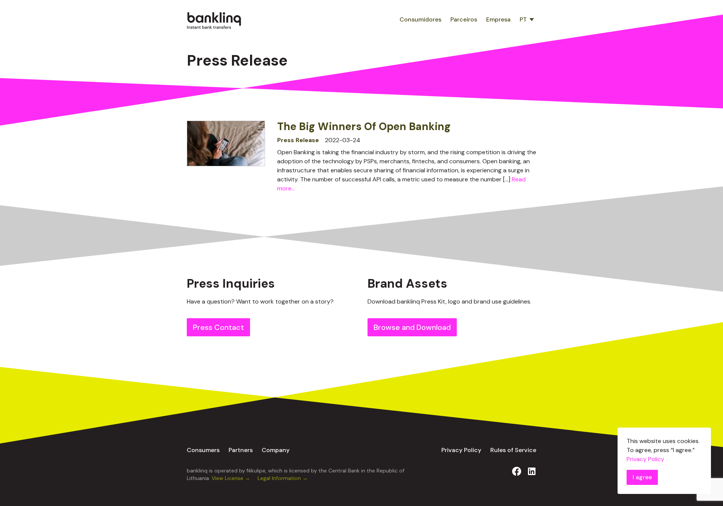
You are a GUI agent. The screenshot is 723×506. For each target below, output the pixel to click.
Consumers (203, 450)
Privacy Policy (461, 450)
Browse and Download (412, 327)
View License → (232, 478)
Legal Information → (283, 478)
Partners (241, 450)
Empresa (498, 19)
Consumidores (420, 19)
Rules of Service (513, 450)
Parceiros (463, 19)
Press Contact (218, 327)
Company (276, 450)
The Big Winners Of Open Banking (364, 126)
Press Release (298, 140)
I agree (642, 477)
